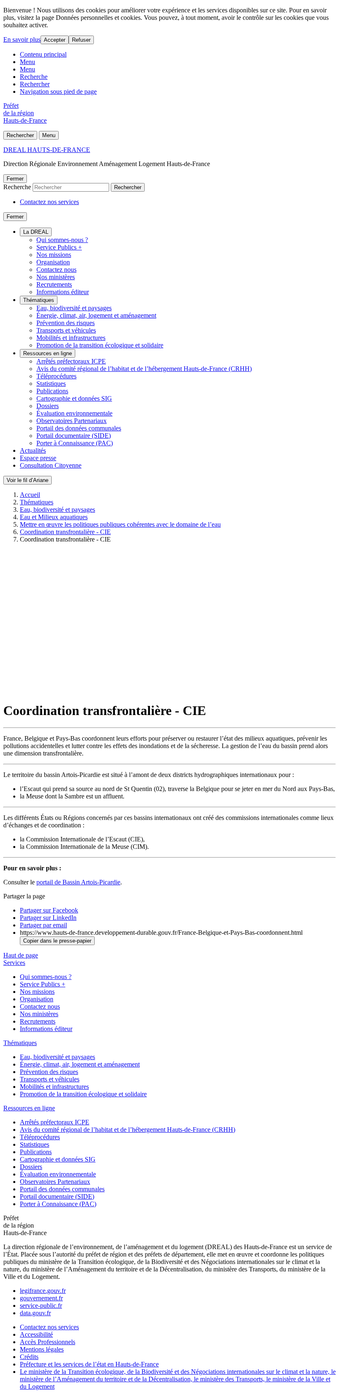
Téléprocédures (56, 376)
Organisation (53, 262)
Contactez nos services (49, 201)
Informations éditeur (62, 291)
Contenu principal (43, 54)
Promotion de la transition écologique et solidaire (99, 345)
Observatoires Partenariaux (71, 420)
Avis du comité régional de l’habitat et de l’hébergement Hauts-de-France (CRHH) (144, 368)
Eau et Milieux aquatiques (54, 516)
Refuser (81, 40)
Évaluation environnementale (74, 413)
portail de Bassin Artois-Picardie (78, 882)
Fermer (15, 179)
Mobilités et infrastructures (70, 337)
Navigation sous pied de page (58, 91)
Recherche (34, 76)
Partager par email (43, 925)
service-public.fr (41, 1305)
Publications (52, 390)
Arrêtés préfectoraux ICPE (71, 361)
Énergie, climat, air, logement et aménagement (96, 315)
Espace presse (38, 457)
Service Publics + (59, 247)
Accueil (30, 494)
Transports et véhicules (66, 330)
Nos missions (53, 254)
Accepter (54, 40)
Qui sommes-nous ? (62, 239)
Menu (27, 61)
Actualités (33, 450)
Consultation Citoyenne (50, 465)
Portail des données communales (78, 428)
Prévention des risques (65, 322)
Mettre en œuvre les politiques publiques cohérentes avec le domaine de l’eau (120, 524)
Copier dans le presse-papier (57, 941)
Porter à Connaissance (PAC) (74, 443)
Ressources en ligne (47, 353)
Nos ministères (55, 276)
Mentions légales (42, 1349)
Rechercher (35, 84)
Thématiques (38, 300)
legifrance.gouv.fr (43, 1290)
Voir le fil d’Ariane (27, 480)
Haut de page (20, 955)
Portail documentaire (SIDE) (73, 435)
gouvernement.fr (41, 1298)
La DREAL (35, 232)
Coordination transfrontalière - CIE (65, 531)
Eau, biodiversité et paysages (74, 307)
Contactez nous (56, 269)
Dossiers (47, 405)
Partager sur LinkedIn (48, 917)
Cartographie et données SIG (74, 398)
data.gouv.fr (35, 1312)
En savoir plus (22, 39)
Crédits (29, 1356)
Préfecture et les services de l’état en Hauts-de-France (89, 1364)
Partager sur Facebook (49, 910)
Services (14, 962)
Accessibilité (36, 1334)
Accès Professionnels (47, 1341)
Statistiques (51, 383)
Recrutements (54, 284)
